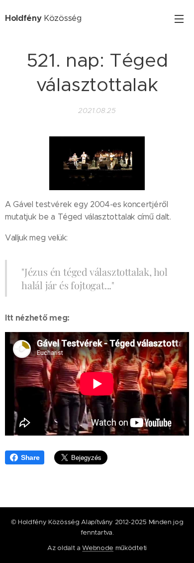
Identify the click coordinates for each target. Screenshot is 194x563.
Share (30, 457)
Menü (179, 18)
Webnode (97, 548)
